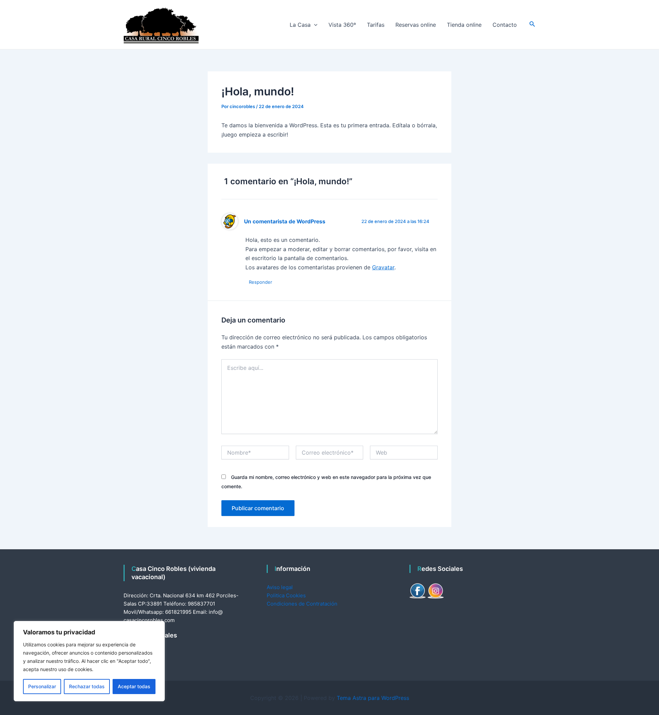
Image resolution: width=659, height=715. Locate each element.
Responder (260, 282)
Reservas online (415, 24)
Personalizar (42, 686)
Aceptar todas (134, 686)
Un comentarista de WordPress (284, 221)
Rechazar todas (87, 686)
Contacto (505, 24)
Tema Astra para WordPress (373, 697)
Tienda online (464, 24)
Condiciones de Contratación (302, 603)
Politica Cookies (286, 595)
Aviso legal (280, 587)
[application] (314, 24)
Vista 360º (342, 24)
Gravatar (383, 267)
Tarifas (375, 24)
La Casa (300, 24)
